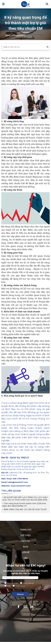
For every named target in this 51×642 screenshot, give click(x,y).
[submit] (47, 47)
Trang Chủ (25, 529)
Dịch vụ (25, 541)
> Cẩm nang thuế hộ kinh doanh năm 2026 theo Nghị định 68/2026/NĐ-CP (24, 504)
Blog (25, 546)
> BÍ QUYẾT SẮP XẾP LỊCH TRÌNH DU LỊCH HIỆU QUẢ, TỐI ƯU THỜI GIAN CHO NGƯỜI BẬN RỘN (25, 498)
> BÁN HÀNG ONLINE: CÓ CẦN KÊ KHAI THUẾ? (24, 509)
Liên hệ (25, 552)
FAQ (25, 558)
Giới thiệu (25, 535)
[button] (3, 4)
